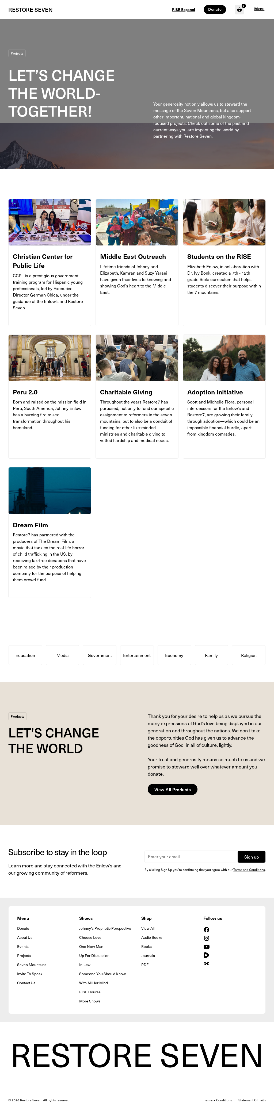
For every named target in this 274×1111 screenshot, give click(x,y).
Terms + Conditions (218, 1100)
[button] (259, 9)
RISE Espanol (183, 9)
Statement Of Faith (252, 1100)
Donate (215, 9)
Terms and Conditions (249, 869)
